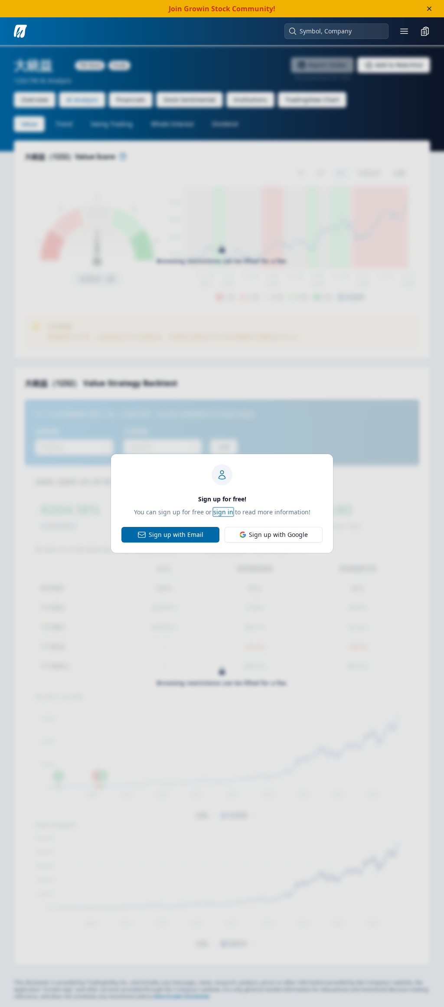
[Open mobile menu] (404, 31)
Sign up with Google (278, 534)
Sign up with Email (176, 534)
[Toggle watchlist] (425, 31)
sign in (223, 512)
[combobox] (341, 31)
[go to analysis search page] (20, 31)
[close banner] (429, 9)
